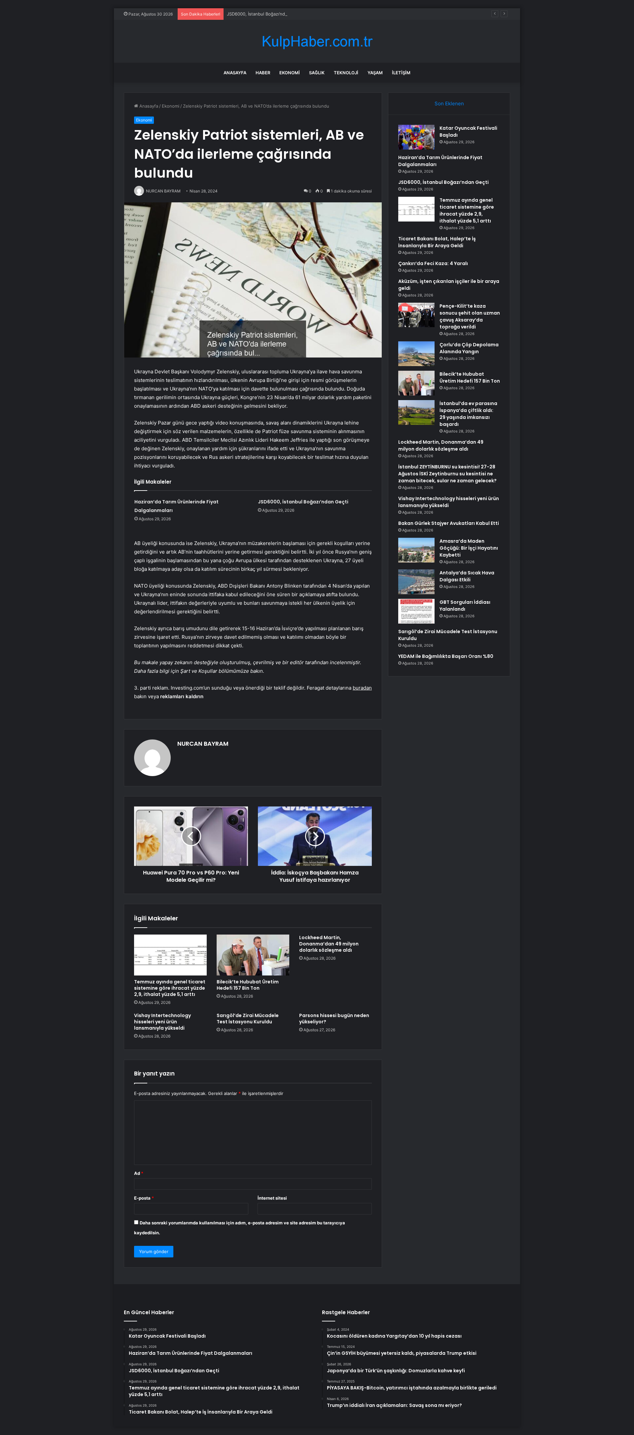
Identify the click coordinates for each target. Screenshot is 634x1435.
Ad (138, 1173)
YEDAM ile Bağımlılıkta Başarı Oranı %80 (445, 656)
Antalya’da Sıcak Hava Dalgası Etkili (467, 576)
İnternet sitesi (272, 1198)
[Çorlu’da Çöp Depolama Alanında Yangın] (416, 353)
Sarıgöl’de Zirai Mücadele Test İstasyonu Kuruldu (248, 1018)
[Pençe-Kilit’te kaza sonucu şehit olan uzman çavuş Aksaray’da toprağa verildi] (416, 315)
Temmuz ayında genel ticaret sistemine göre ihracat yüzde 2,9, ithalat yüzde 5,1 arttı (169, 988)
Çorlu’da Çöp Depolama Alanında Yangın (469, 348)
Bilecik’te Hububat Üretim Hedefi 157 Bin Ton (248, 984)
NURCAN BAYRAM (203, 743)
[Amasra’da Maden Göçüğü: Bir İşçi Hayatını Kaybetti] (416, 550)
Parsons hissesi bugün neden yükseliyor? (334, 1018)
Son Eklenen (449, 103)
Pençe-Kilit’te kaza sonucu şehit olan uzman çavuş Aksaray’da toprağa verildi (470, 316)
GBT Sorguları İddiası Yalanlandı (465, 605)
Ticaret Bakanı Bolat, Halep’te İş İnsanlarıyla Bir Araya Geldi (437, 242)
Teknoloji (346, 72)
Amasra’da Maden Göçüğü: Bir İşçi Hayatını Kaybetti (469, 548)
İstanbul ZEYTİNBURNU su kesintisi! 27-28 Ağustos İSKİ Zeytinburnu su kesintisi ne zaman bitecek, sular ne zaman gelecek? (447, 473)
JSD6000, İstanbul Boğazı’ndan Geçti (264, 14)
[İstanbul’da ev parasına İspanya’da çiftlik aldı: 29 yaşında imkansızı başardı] (416, 412)
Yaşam (375, 72)
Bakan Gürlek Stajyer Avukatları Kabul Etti (448, 523)
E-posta (144, 1198)
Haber (263, 72)
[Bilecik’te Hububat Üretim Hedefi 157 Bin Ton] (253, 955)
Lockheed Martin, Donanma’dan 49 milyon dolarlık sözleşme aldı (329, 943)
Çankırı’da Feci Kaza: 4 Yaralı (433, 263)
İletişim (401, 72)
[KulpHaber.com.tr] (317, 41)
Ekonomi (289, 72)
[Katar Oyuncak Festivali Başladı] (416, 137)
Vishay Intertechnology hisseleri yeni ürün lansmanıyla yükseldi (162, 1021)
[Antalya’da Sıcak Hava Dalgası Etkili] (416, 581)
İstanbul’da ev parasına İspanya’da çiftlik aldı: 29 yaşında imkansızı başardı (468, 413)
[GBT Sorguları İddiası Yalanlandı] (416, 611)
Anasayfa (235, 72)
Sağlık (317, 72)
